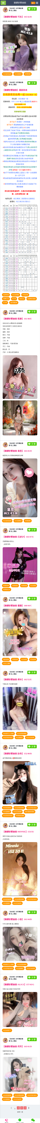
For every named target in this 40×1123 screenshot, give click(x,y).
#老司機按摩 (13, 302)
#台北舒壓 (33, 585)
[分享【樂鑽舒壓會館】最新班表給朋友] (32, 84)
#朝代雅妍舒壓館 (29, 811)
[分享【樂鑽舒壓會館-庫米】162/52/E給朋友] (32, 673)
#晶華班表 (6, 294)
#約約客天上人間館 (8, 733)
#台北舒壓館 (15, 294)
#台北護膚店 (18, 74)
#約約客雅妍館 (7, 807)
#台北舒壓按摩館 (21, 733)
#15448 (5, 302)
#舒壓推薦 (27, 74)
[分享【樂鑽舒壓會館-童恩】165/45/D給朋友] (32, 445)
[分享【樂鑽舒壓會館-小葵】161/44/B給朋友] (32, 913)
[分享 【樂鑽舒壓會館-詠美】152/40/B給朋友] (32, 748)
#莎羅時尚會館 (32, 298)
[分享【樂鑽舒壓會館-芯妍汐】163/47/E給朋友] (32, 531)
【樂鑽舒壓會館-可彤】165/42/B (17, 17)
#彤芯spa (21, 298)
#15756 (14, 298)
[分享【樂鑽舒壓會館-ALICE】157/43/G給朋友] (32, 978)
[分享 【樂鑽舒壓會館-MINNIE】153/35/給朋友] (32, 826)
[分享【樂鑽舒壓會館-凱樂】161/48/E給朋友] (32, 313)
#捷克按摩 (6, 659)
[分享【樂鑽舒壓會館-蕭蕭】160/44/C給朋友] (32, 600)
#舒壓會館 (15, 585)
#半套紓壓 (25, 294)
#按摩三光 (6, 298)
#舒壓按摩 (6, 585)
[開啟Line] (5, 12)
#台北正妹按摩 (30, 737)
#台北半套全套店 (7, 737)
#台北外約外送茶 (7, 815)
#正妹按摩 (33, 659)
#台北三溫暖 (6, 663)
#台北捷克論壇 (7, 74)
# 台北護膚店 (19, 968)
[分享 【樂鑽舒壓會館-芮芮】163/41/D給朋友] (32, 1040)
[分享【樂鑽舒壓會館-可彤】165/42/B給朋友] (32, 10)
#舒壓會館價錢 (20, 815)
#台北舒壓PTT (7, 1030)
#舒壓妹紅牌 (6, 589)
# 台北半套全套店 (8, 968)
